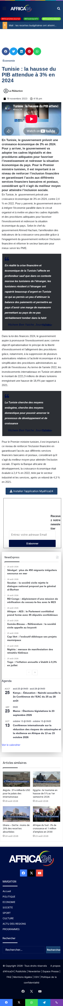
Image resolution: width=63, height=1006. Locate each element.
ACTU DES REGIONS (14, 923)
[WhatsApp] (31, 1002)
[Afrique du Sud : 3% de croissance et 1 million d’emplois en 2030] (46, 814)
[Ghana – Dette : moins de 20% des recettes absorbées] (16, 814)
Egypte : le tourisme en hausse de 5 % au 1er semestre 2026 (45, 793)
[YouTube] (39, 873)
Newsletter (34, 971)
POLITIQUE (9, 896)
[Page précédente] (28, 672)
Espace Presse (50, 971)
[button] (6, 51)
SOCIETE (8, 907)
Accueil (7, 891)
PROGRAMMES (11, 929)
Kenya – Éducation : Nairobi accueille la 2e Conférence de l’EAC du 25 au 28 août (37, 696)
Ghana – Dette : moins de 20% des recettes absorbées (16, 828)
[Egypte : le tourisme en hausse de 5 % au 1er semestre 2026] (46, 779)
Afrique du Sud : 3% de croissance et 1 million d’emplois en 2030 (44, 828)
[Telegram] (44, 1002)
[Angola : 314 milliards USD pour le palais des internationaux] (16, 779)
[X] (31, 873)
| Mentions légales (22, 977)
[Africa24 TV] (21, 8)
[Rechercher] (58, 9)
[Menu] (4, 9)
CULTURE (8, 918)
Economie (9, 60)
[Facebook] (23, 873)
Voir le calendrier (11, 744)
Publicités (21, 971)
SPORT (7, 913)
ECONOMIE (9, 902)
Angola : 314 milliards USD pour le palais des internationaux (16, 793)
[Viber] (56, 1002)
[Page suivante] (35, 672)
